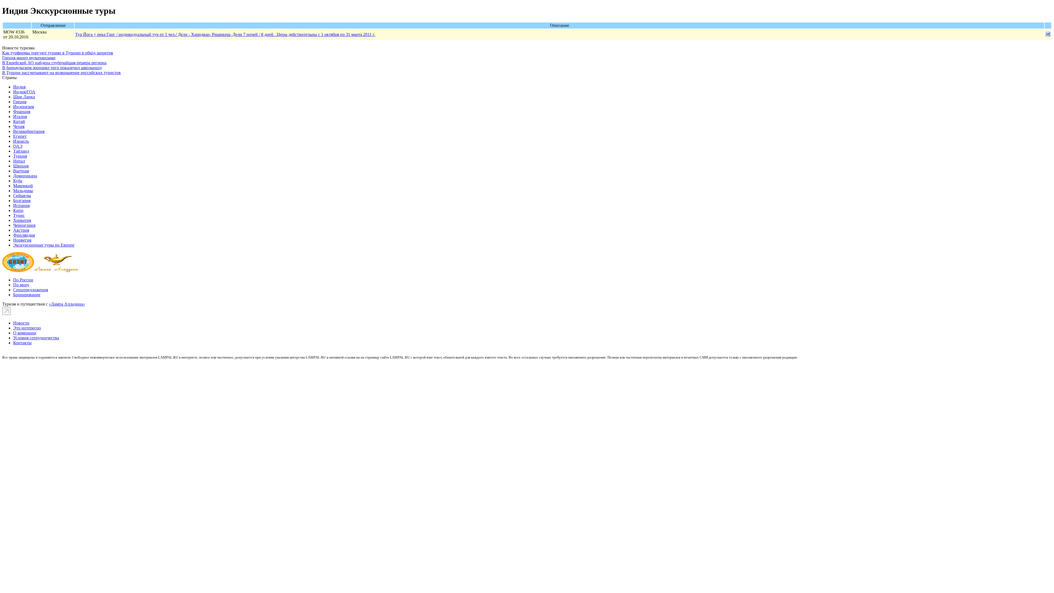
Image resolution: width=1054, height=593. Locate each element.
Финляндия (24, 235)
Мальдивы (23, 190)
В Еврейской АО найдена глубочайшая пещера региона (54, 62)
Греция (19, 101)
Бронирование (26, 294)
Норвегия (22, 240)
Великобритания (28, 131)
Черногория (24, 225)
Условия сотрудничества (36, 337)
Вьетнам (21, 171)
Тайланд (21, 151)
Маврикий (23, 185)
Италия (20, 116)
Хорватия (22, 220)
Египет (20, 136)
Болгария (21, 200)
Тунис (19, 215)
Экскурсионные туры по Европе (43, 245)
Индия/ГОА (24, 91)
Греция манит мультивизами (28, 57)
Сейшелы (22, 195)
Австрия (21, 230)
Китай (19, 121)
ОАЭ (18, 146)
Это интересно (27, 328)
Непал (19, 161)
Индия (19, 87)
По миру (21, 284)
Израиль (21, 141)
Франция (21, 111)
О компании (24, 333)
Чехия (18, 126)
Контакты (22, 342)
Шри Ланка (24, 96)
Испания (21, 205)
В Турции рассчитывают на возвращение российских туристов (61, 72)
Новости (21, 323)
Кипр (18, 210)
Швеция (21, 166)
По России (23, 280)
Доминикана (25, 176)
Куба (17, 180)
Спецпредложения (30, 289)
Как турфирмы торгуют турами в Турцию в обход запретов (57, 53)
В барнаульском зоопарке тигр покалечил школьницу (52, 67)
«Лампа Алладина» (67, 304)
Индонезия (23, 106)
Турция (20, 156)
